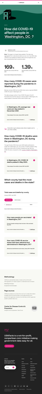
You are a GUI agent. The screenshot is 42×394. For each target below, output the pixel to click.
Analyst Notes (32, 367)
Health (23, 375)
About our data (33, 372)
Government (24, 371)
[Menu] (3, 3)
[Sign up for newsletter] (13, 367)
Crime (23, 361)
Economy (23, 365)
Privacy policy (29, 389)
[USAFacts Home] (21, 2)
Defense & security (25, 363)
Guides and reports (33, 363)
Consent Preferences (8, 390)
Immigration (24, 373)
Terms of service (22, 389)
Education (23, 367)
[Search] (38, 2)
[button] (18, 36)
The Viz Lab (32, 365)
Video (31, 361)
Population (23, 377)
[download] (34, 107)
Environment (24, 369)
